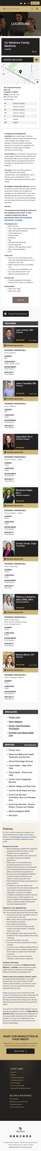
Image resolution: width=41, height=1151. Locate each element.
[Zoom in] (3, 64)
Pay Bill (36, 3)
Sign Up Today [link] (19, 1051)
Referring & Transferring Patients (20, 1088)
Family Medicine (15, 721)
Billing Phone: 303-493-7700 (18, 1101)
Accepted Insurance (16, 1104)
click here (11, 993)
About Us (13, 1072)
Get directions (8, 99)
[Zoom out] (3, 67)
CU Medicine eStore (16, 1080)
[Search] (37, 9)
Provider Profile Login (17, 1085)
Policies (20, 300)
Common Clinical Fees (17, 1107)
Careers (12, 1075)
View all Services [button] (30, 745)
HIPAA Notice (12, 1147)
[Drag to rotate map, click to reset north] (3, 70)
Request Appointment (17, 314)
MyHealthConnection (20, 837)
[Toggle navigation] (32, 9)
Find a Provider (15, 1083)
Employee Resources (17, 1077)
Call (35, 51)
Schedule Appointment (15, 345)
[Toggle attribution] (37, 82)
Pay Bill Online (14, 1099)
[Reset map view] (3, 74)
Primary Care (14, 717)
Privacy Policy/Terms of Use (24, 1147)
